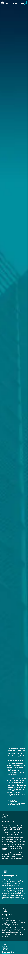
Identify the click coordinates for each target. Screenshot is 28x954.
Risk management (9, 876)
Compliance (7, 915)
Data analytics (8, 952)
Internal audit (8, 821)
